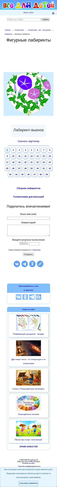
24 (50, 162)
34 (16, 174)
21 (31, 162)
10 (13, 156)
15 (44, 156)
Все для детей (33, 460)
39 (47, 174)
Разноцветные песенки (28, 414)
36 (28, 174)
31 (44, 168)
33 (10, 174)
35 (22, 174)
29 (31, 168)
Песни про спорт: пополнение (28, 440)
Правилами (36, 250)
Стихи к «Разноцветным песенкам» (28, 389)
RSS (31, 461)
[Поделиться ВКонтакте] (17, 264)
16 (50, 156)
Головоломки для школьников (39, 30)
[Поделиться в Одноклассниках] (32, 264)
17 (7, 162)
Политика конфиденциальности (29, 466)
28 (25, 168)
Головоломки (19, 30)
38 (41, 174)
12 (25, 156)
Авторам (37, 461)
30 (38, 168)
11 (19, 156)
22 (38, 162)
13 (31, 156)
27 (19, 168)
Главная (7, 30)
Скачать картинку (28, 141)
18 (13, 162)
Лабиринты (8, 34)
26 (13, 168)
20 (25, 162)
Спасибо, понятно (28, 483)
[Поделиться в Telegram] (24, 264)
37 (34, 174)
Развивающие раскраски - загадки (28, 334)
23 (44, 162)
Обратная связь (22, 461)
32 (50, 168)
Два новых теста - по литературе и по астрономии (28, 361)
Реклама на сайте (28, 463)
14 (38, 156)
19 (19, 162)
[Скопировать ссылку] (40, 264)
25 (7, 168)
